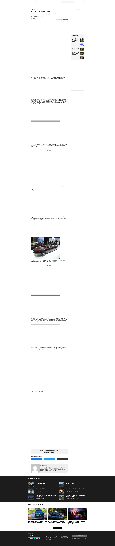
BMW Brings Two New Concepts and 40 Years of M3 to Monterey (37, 522)
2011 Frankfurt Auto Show (34, 456)
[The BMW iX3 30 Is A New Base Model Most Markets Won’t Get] (61, 495)
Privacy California (48, 539)
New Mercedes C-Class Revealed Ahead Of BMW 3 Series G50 (75, 45)
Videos (58, 5)
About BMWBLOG (48, 535)
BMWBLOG (32, 16)
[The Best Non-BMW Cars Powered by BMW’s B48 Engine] (31, 488)
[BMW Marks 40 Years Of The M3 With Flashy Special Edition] (31, 495)
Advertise (47, 536)
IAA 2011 (40, 456)
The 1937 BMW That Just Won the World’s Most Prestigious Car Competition (76, 522)
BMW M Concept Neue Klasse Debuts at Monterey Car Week (75, 49)
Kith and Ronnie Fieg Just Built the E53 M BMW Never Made (75, 57)
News (49, 5)
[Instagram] (82, 1)
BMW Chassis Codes (56, 535)
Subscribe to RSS (48, 537)
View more (57, 528)
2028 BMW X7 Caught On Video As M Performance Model (44, 483)
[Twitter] (78, 1)
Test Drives (40, 5)
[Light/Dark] (84, 1)
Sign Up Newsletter (64, 536)
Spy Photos (68, 5)
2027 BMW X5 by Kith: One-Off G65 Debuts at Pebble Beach (75, 53)
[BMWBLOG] (35, 533)
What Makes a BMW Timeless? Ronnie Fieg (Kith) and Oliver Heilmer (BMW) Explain (75, 489)
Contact (62, 535)
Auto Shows (33, 9)
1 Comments (65, 19)
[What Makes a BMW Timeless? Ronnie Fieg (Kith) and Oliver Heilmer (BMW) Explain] (61, 488)
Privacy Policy (55, 537)
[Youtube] (80, 1)
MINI (86, 5)
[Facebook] (76, 1)
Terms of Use (55, 536)
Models (29, 5)
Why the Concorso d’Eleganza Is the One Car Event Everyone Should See (57, 522)
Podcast (77, 5)
